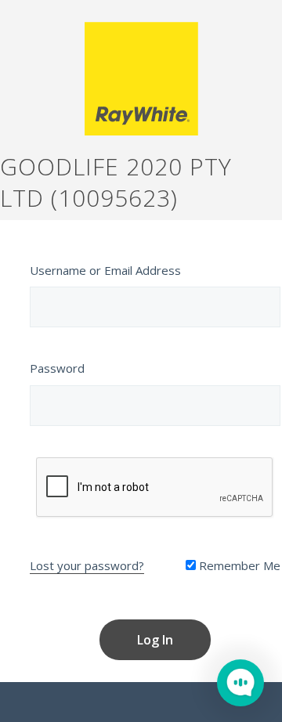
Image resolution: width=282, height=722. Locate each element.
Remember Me (238, 565)
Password (57, 368)
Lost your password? (87, 565)
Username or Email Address (105, 270)
